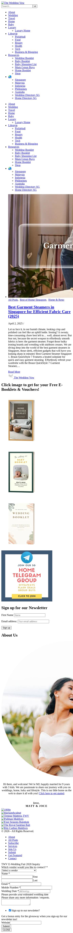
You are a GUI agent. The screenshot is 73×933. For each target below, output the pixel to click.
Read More (14, 371)
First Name (7, 615)
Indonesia (20, 85)
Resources (13, 55)
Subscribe (13, 843)
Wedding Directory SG (27, 95)
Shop (18, 73)
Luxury (12, 27)
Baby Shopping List (25, 64)
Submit (12, 852)
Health (18, 45)
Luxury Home (22, 30)
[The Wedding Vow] (12, 2)
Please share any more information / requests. (25, 897)
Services (12, 846)
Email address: (9, 621)
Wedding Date (10, 891)
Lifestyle (12, 33)
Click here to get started (51, 793)
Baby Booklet (22, 61)
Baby (11, 24)
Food (18, 39)
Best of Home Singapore (33, 299)
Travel (11, 18)
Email (5, 883)
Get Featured (15, 855)
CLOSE (6, 930)
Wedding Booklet (24, 58)
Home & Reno (56, 299)
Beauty (19, 42)
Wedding (13, 15)
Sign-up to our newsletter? (26, 910)
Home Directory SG (26, 98)
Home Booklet (23, 70)
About (11, 12)
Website (5, 922)
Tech (17, 48)
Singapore (20, 79)
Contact (12, 858)
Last (35, 880)
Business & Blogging (26, 52)
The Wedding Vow (24, 377)
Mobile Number (11, 887)
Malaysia (20, 82)
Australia (20, 92)
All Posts (13, 299)
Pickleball (20, 36)
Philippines (21, 88)
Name (5, 873)
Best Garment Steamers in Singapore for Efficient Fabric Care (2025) (39, 311)
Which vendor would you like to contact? (24, 867)
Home (11, 21)
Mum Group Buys (25, 67)
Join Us (12, 849)
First (35, 876)
